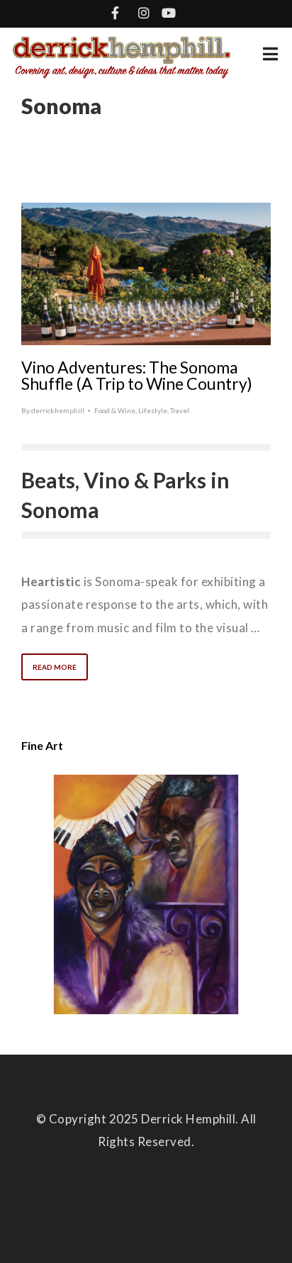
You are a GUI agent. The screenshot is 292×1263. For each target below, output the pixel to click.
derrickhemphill (57, 410)
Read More (55, 667)
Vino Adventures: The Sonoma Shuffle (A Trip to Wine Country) (136, 375)
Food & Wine (114, 410)
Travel (179, 410)
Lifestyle (152, 410)
